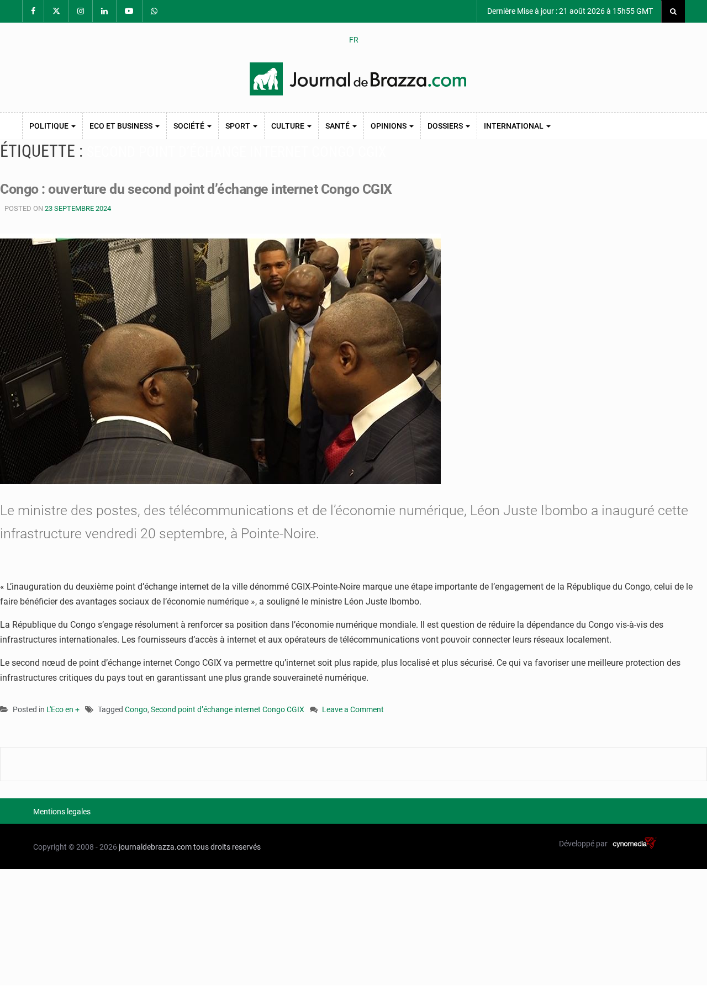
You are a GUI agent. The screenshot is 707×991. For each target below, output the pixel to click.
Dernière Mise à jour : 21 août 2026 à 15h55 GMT (569, 11)
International (514, 125)
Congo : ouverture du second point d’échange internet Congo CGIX (196, 189)
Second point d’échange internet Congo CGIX (227, 709)
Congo (136, 709)
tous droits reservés (227, 846)
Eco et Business (121, 125)
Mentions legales (62, 811)
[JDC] (358, 79)
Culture (288, 125)
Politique (49, 125)
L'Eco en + (63, 709)
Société (189, 125)
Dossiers (446, 125)
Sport (238, 125)
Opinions (389, 125)
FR (353, 39)
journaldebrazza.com (155, 846)
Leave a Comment (353, 710)
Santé (338, 125)
